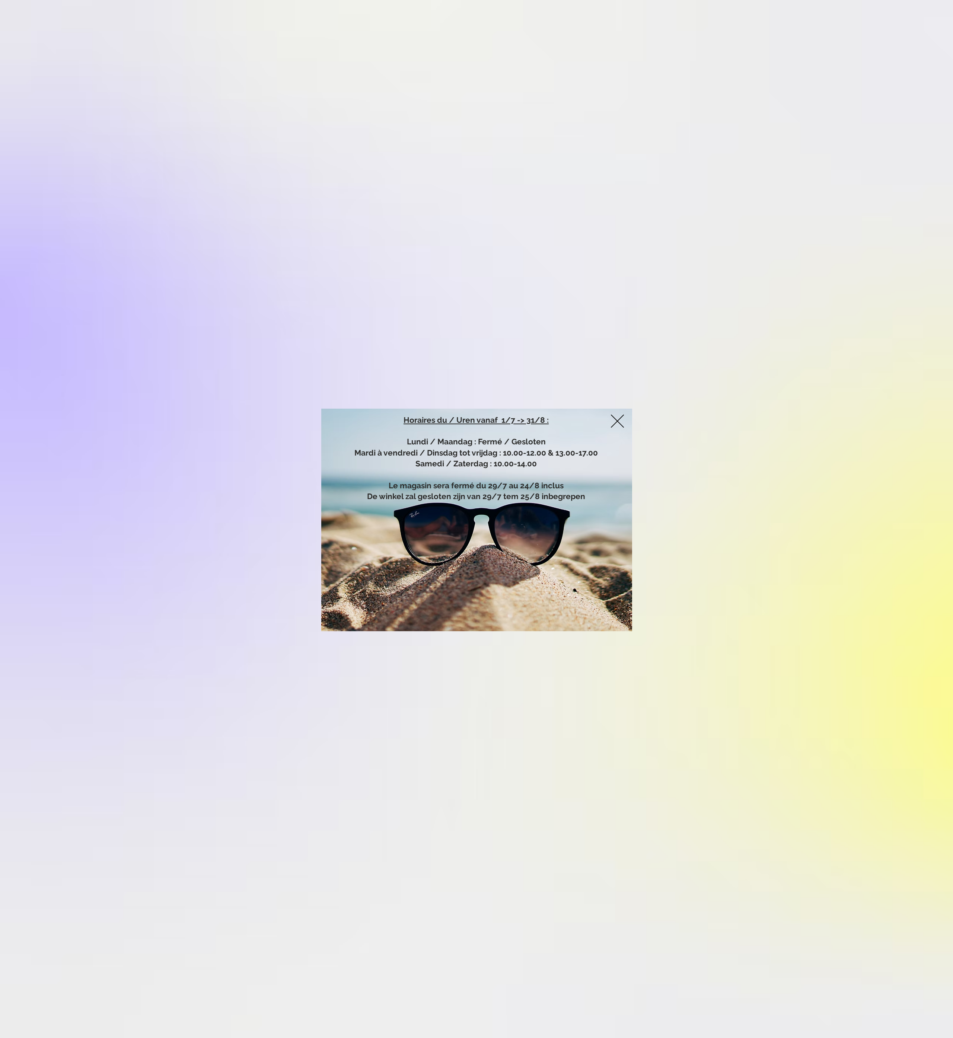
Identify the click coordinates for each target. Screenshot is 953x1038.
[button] (617, 421)
